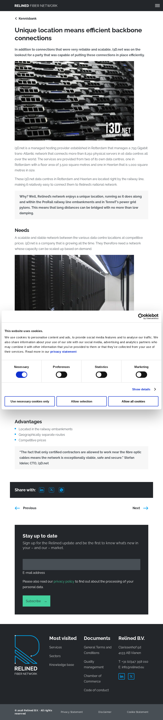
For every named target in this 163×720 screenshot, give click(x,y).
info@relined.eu (133, 667)
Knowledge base (61, 665)
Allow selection (81, 401)
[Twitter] (54, 490)
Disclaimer (104, 712)
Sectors (55, 656)
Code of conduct (96, 690)
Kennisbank (28, 18)
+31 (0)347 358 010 (135, 661)
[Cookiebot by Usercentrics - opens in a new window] (141, 317)
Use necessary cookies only (30, 401)
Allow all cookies (133, 401)
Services (55, 647)
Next (136, 508)
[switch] (61, 375)
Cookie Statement (137, 712)
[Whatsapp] (64, 490)
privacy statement (63, 351)
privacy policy (64, 581)
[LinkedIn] (44, 490)
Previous (29, 508)
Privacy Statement (72, 712)
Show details (141, 389)
